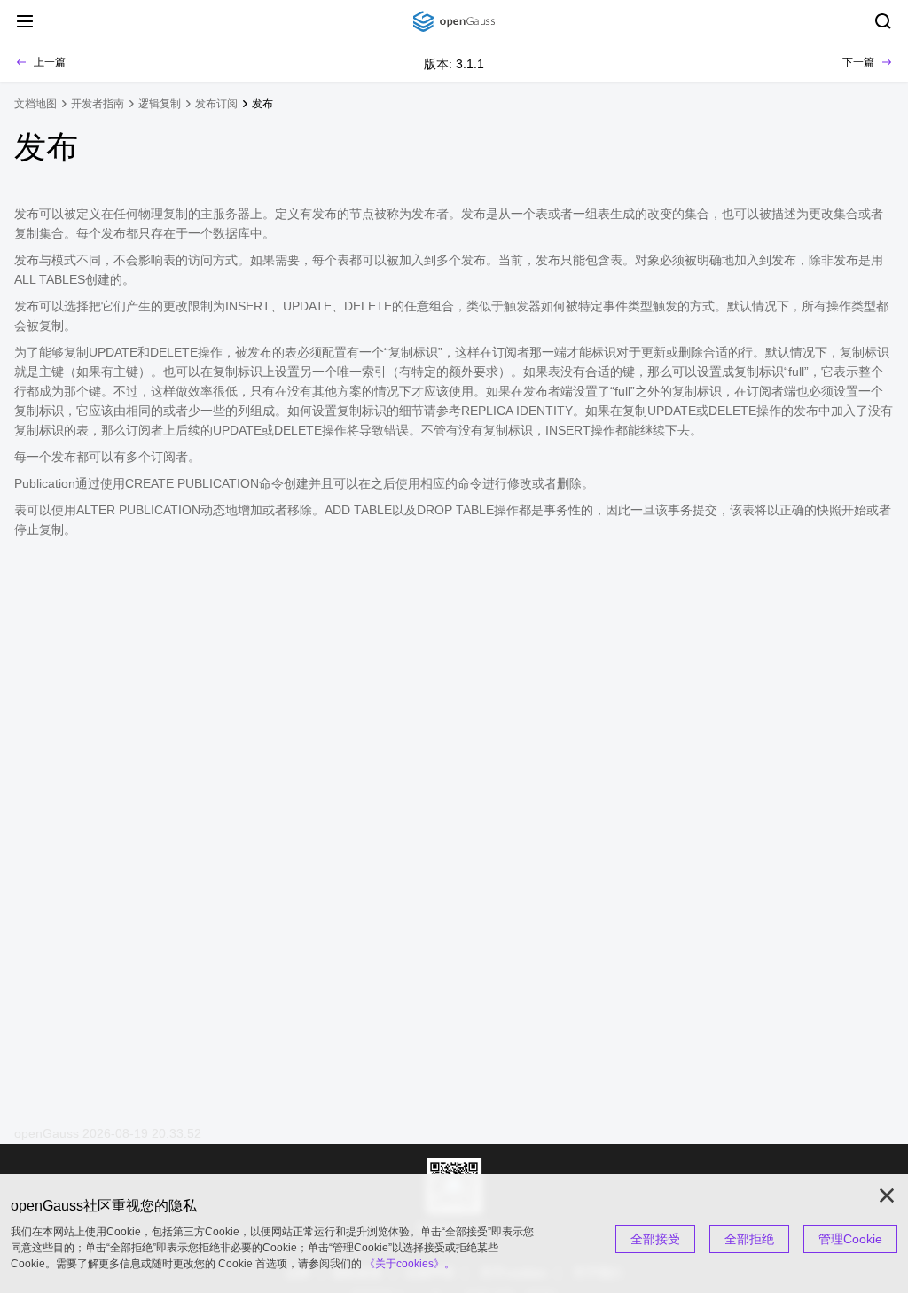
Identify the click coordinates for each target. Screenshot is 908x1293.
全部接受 (655, 1239)
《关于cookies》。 (409, 1264)
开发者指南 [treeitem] (97, 104)
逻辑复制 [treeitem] (159, 104)
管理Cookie (850, 1239)
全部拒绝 (749, 1239)
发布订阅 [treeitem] (216, 104)
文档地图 (35, 104)
